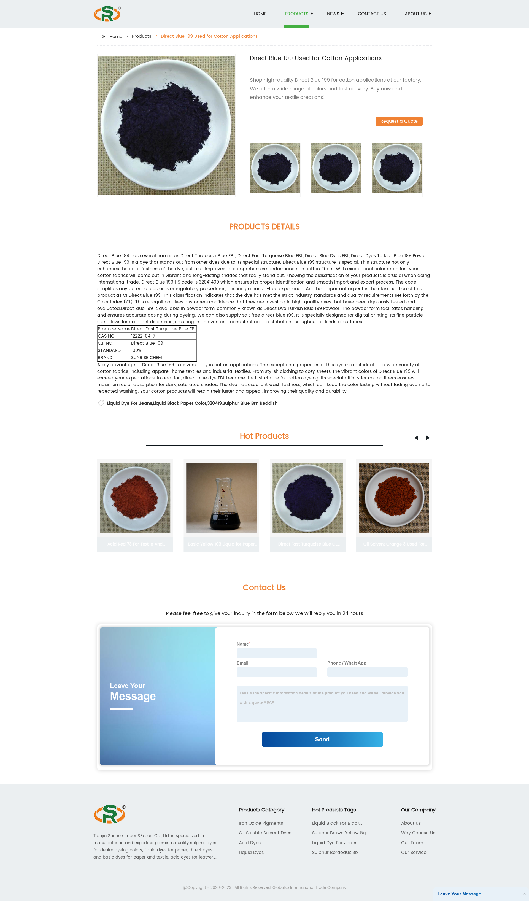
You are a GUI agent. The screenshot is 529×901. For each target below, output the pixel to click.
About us (416, 13)
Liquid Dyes (251, 852)
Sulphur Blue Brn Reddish (250, 403)
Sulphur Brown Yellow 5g (339, 833)
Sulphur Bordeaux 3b (335, 852)
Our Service (414, 852)
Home (260, 13)
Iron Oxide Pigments (261, 823)
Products (296, 13)
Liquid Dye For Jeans (129, 403)
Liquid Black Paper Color (179, 403)
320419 (214, 403)
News (333, 13)
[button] (416, 437)
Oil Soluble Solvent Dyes (265, 833)
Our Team (412, 842)
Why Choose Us (418, 833)
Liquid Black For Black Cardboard (336, 823)
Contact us (372, 13)
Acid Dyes (250, 843)
